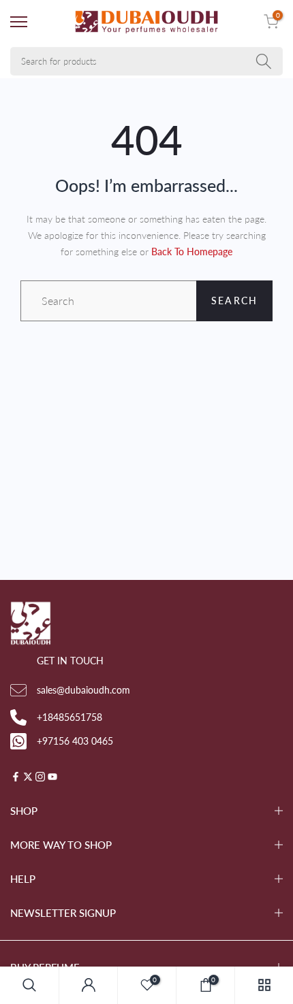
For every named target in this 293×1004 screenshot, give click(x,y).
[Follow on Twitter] (27, 777)
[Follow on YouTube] (52, 777)
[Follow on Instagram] (40, 777)
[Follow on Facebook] (15, 777)
